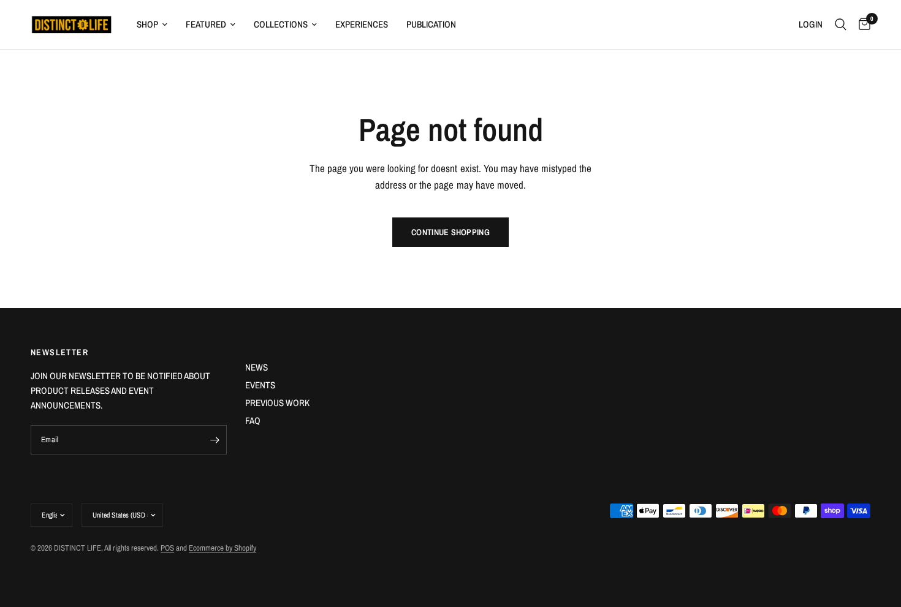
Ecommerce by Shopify (222, 548)
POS (167, 548)
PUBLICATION (431, 24)
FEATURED (206, 24)
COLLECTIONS (281, 24)
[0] (861, 24)
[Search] (841, 24)
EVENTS (260, 385)
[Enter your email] (214, 439)
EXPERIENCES (361, 24)
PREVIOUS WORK (277, 402)
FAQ (252, 420)
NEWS (256, 367)
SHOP (147, 24)
